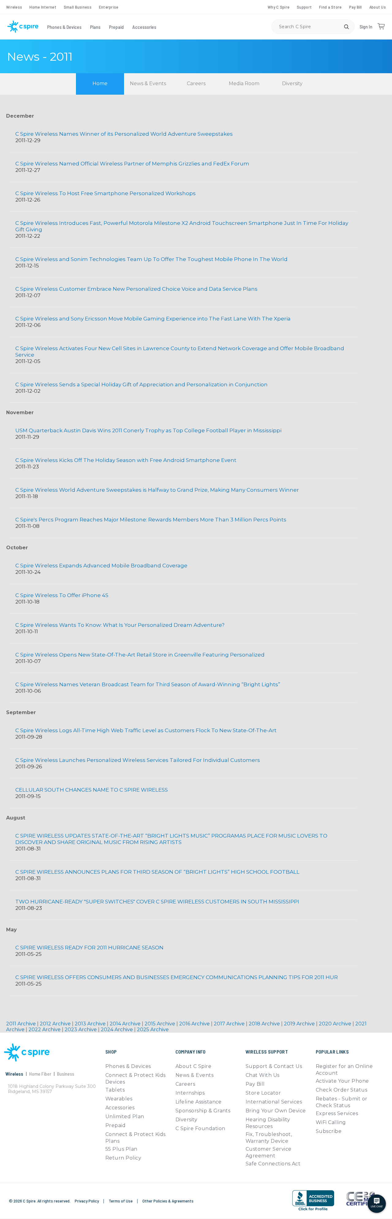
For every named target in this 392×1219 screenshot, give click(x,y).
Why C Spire (278, 6)
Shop (111, 1051)
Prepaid (116, 27)
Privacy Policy (87, 1200)
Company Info (190, 1051)
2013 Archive (91, 1024)
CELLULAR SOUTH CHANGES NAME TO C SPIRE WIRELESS (91, 790)
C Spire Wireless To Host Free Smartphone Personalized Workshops (105, 193)
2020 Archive (335, 1024)
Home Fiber (40, 1074)
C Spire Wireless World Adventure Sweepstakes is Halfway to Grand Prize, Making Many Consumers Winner (157, 490)
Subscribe (328, 1131)
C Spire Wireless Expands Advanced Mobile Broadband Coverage (102, 565)
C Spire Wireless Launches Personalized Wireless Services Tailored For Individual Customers (137, 760)
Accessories (144, 27)
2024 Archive (117, 1029)
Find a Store (330, 6)
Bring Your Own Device (276, 1111)
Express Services (337, 1113)
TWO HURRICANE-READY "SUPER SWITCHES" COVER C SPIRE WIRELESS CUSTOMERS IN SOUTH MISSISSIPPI (157, 902)
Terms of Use (121, 1200)
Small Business (78, 6)
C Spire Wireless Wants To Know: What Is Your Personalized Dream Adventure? (119, 625)
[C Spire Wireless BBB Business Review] (313, 1210)
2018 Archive (265, 1024)
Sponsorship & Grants (203, 1111)
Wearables (118, 1099)
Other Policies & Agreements (168, 1200)
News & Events (148, 83)
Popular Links (332, 1051)
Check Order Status (342, 1090)
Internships (190, 1093)
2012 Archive (56, 1024)
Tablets (115, 1090)
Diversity (292, 83)
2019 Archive (300, 1024)
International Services (274, 1102)
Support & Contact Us (274, 1066)
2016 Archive (195, 1024)
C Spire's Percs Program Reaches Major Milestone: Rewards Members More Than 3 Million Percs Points (150, 520)
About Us (377, 6)
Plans (95, 27)
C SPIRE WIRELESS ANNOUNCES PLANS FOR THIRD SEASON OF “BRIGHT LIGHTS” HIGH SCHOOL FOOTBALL (157, 872)
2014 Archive (126, 1024)
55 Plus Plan (121, 1149)
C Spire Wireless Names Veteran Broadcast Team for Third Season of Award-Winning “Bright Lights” (147, 684)
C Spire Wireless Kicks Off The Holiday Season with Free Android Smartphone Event (125, 460)
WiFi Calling (331, 1122)
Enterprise (109, 6)
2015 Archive (160, 1024)
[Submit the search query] (346, 26)
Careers (196, 83)
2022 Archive (45, 1029)
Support (304, 6)
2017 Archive (230, 1024)
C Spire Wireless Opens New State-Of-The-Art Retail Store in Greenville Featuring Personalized (140, 655)
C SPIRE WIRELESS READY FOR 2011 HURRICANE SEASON (89, 948)
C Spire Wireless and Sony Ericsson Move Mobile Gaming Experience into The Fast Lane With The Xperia (153, 319)
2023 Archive (81, 1029)
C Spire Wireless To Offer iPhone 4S (61, 595)
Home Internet (42, 6)
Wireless (14, 6)
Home (99, 83)
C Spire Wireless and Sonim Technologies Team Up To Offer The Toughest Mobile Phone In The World (151, 259)
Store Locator (263, 1093)
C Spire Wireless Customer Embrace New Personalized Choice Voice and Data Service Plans (136, 289)
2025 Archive (153, 1029)
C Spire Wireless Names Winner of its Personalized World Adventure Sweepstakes (124, 134)
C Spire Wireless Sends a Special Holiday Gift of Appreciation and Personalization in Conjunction (141, 384)
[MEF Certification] (360, 1198)
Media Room (244, 83)
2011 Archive (21, 1024)
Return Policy (123, 1158)
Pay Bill (355, 6)
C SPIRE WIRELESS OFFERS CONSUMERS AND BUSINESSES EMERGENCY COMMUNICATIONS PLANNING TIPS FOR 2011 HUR (176, 977)
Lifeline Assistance (198, 1102)
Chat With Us (263, 1075)
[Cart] (381, 26)
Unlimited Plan (124, 1116)
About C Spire (193, 1066)
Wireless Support (267, 1051)
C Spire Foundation (200, 1128)
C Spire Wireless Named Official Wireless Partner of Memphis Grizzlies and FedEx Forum (132, 164)
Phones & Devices (64, 27)
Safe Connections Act (273, 1164)
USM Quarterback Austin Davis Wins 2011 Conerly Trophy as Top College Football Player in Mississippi (148, 430)
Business (65, 1074)
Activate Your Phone (342, 1081)
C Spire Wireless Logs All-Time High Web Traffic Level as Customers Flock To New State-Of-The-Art (146, 730)
